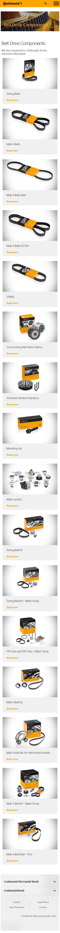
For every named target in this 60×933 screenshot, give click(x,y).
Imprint (16, 902)
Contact (43, 907)
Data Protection (17, 907)
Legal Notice (43, 902)
